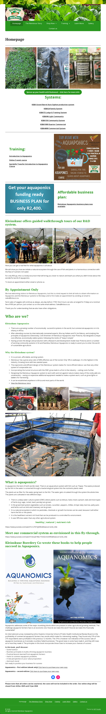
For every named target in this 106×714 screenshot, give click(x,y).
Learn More (66, 702)
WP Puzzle (97, 709)
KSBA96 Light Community (53, 116)
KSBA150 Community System (53, 120)
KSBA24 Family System (53, 109)
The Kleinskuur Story (36, 702)
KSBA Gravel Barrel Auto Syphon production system (53, 104)
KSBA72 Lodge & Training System (53, 112)
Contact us (53, 28)
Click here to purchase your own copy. (53, 667)
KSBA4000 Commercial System (53, 128)
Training (57, 702)
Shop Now (48, 702)
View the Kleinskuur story (21, 383)
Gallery (75, 702)
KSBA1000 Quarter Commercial (53, 124)
